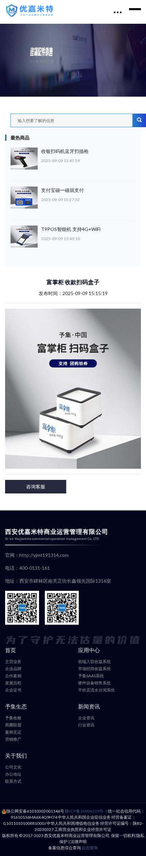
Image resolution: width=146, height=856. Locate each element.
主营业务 (13, 661)
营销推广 (13, 739)
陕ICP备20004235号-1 (86, 811)
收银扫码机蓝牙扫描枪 (65, 151)
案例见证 (13, 732)
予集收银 (13, 717)
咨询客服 (35, 486)
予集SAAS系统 (91, 675)
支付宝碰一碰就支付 (62, 190)
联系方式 (13, 781)
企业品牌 (13, 668)
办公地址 (13, 774)
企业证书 (13, 690)
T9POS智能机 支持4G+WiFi (71, 229)
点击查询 (89, 847)
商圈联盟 (13, 724)
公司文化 (13, 767)
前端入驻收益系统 (94, 661)
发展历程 (13, 682)
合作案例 (13, 675)
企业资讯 (86, 717)
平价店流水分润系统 (96, 690)
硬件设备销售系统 (94, 682)
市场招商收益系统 (94, 668)
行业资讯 (86, 724)
